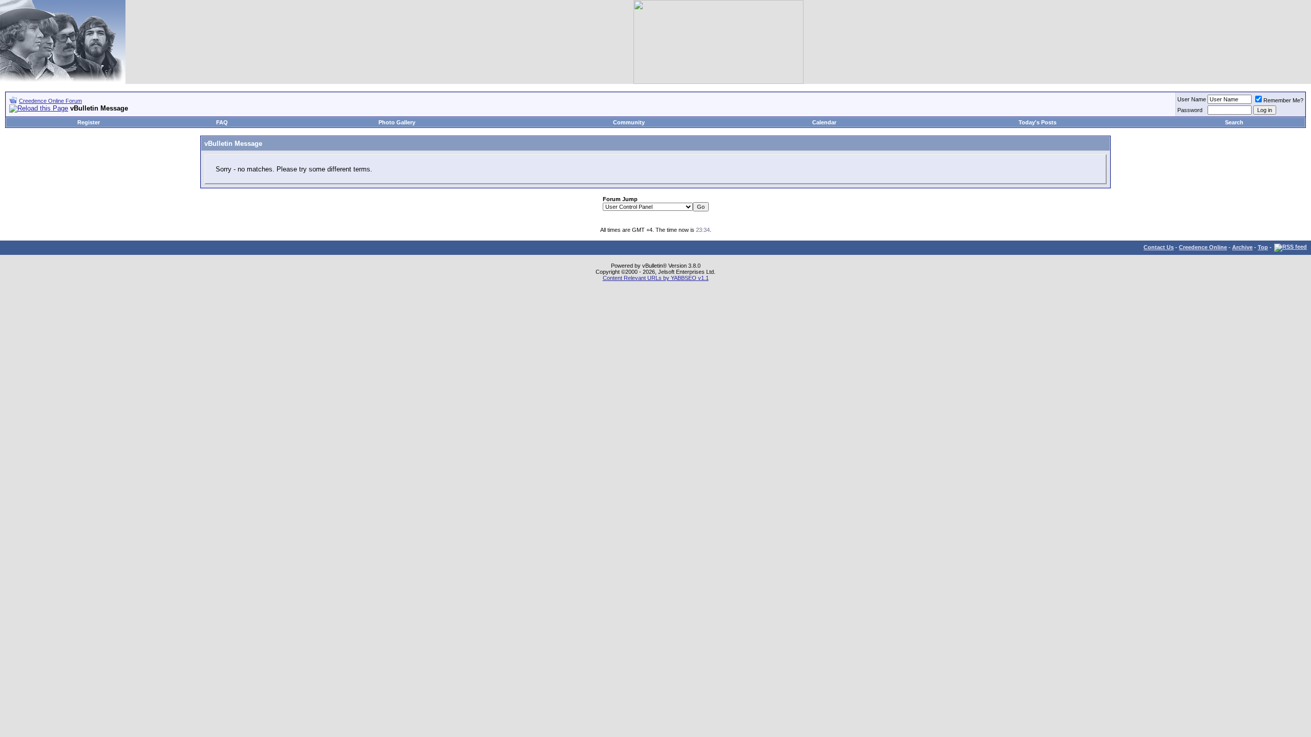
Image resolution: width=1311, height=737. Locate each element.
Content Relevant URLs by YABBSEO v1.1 (656, 278)
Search (1234, 122)
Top (1263, 247)
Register (88, 122)
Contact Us (1159, 247)
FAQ (222, 122)
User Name (1191, 99)
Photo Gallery (396, 122)
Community (629, 122)
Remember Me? (1283, 100)
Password (1189, 110)
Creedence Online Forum (50, 101)
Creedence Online (1203, 247)
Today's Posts (1037, 122)
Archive (1242, 247)
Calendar (824, 122)
